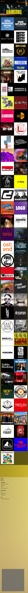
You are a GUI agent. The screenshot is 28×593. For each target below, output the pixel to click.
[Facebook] (1, 480)
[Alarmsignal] (14, 10)
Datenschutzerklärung (7, 586)
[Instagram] (3, 480)
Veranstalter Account (5, 498)
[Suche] (26, 3)
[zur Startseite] (3, 1)
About (2, 486)
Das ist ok (20, 589)
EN (18, 1)
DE (16, 1)
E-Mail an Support (4, 488)
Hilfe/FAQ (2, 485)
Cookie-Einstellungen (7, 589)
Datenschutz (3, 493)
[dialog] (13, 580)
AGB (1, 492)
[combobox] (13, 3)
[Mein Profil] (21, 1)
